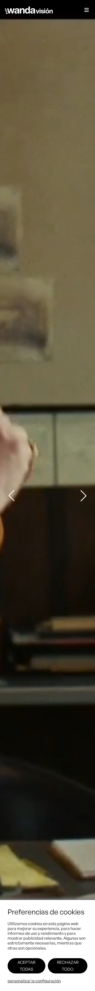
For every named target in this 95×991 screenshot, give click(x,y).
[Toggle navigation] (86, 10)
